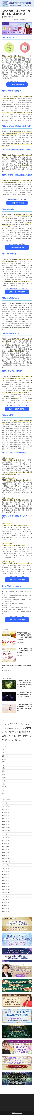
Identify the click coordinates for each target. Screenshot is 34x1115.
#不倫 (7, 728)
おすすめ (10, 740)
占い (16, 739)
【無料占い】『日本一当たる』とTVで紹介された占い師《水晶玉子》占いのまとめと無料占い (24, 683)
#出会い (17, 728)
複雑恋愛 (4, 777)
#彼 (6, 732)
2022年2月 (4, 855)
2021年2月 (4, 893)
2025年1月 (4, 834)
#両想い (11, 728)
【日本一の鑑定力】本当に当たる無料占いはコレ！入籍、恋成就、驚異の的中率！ (24, 707)
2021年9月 (4, 871)
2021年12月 (5, 862)
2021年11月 (5, 865)
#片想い (18, 735)
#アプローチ (5, 724)
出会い (3, 768)
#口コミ (22, 728)
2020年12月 (5, 899)
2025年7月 (4, 815)
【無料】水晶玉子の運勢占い (17, 292)
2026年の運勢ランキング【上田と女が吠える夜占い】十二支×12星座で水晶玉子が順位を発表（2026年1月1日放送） (24, 635)
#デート (24, 724)
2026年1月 (4, 803)
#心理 (9, 732)
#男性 (26, 735)
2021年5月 (4, 883)
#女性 (27, 728)
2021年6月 (4, 880)
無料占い (4, 786)
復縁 (3, 771)
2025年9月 (4, 809)
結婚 (20, 740)
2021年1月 (4, 896)
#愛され (16, 731)
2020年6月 (4, 905)
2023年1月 (4, 849)
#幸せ (3, 732)
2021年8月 (4, 874)
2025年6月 (4, 818)
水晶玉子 (23, 19)
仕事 (3, 756)
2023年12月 (5, 846)
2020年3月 (4, 908)
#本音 (11, 736)
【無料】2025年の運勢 (17, 84)
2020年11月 (5, 902)
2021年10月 (5, 868)
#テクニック (15, 723)
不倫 (3, 750)
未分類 (3, 781)
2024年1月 (4, 843)
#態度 (25, 731)
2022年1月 (4, 859)
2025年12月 (5, 806)
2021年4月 (4, 886)
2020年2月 (4, 911)
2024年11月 (5, 840)
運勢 (3, 793)
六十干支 (7, 19)
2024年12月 (5, 837)
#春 (7, 736)
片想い (3, 774)
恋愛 (3, 765)
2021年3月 (4, 890)
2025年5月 (4, 821)
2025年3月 (4, 828)
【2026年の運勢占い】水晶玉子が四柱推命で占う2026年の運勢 (24, 650)
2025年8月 (4, 812)
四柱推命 (15, 19)
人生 (3, 753)
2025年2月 (4, 831)
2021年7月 (4, 877)
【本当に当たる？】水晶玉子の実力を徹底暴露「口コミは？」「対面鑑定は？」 (24, 694)
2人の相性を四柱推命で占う (17, 247)
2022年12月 (5, 852)
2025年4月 (4, 824)
